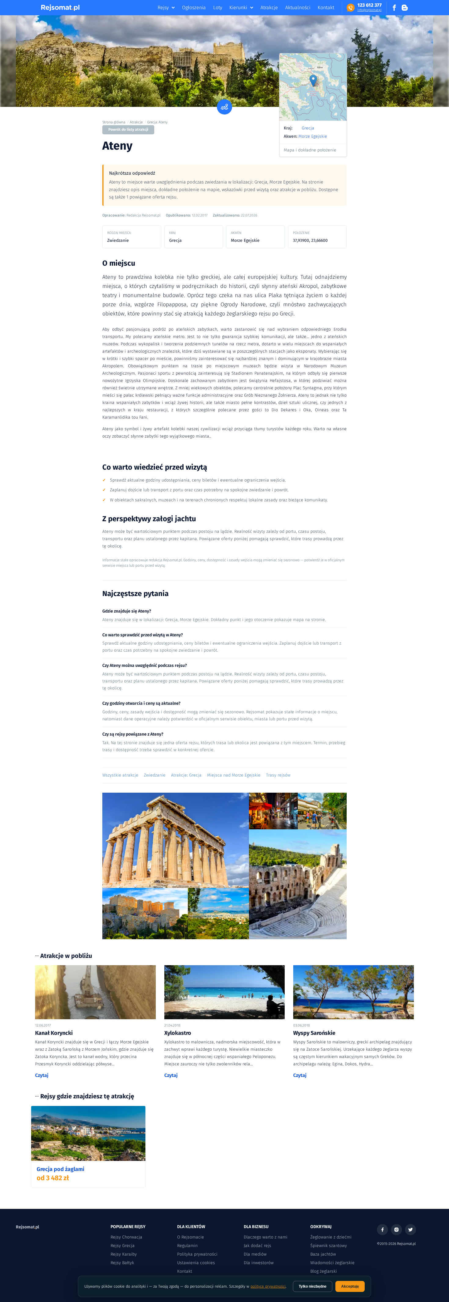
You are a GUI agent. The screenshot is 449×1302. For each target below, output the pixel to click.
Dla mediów (255, 1254)
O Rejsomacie (190, 1237)
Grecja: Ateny (157, 122)
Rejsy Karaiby (124, 1254)
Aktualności (297, 7)
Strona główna (113, 122)
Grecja (308, 128)
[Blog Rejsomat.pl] (405, 7)
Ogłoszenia (194, 7)
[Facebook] (382, 1229)
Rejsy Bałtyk (122, 1262)
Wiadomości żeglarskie (332, 1262)
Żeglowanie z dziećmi (331, 1237)
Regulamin (187, 1245)
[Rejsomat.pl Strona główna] (60, 7)
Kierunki (238, 7)
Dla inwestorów (259, 1262)
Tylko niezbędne (313, 1286)
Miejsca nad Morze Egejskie (234, 775)
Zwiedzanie (155, 775)
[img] (313, 87)
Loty (217, 7)
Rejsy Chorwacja (126, 1237)
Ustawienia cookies (196, 1262)
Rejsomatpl (27, 1227)
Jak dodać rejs (257, 1245)
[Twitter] (410, 1229)
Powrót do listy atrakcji (128, 129)
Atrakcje (269, 7)
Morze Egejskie (312, 136)
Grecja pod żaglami (60, 1169)
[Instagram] (396, 1229)
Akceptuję (350, 1286)
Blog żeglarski (323, 1271)
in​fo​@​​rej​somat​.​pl (369, 10)
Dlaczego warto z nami (265, 1237)
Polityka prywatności (197, 1254)
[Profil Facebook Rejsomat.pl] (394, 7)
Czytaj (42, 1075)
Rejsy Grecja (123, 1245)
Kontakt (326, 7)
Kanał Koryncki (54, 1033)
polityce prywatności (268, 1286)
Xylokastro (177, 1033)
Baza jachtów (323, 1254)
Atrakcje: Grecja (186, 775)
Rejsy (163, 7)
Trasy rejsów (278, 775)
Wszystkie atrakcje (120, 775)
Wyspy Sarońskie (314, 1033)
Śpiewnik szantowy (328, 1245)
